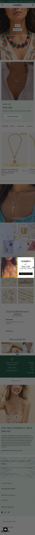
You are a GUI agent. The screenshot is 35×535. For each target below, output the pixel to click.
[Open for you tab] (5, 530)
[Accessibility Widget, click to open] (33, 267)
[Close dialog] (33, 258)
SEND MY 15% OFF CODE (26, 273)
